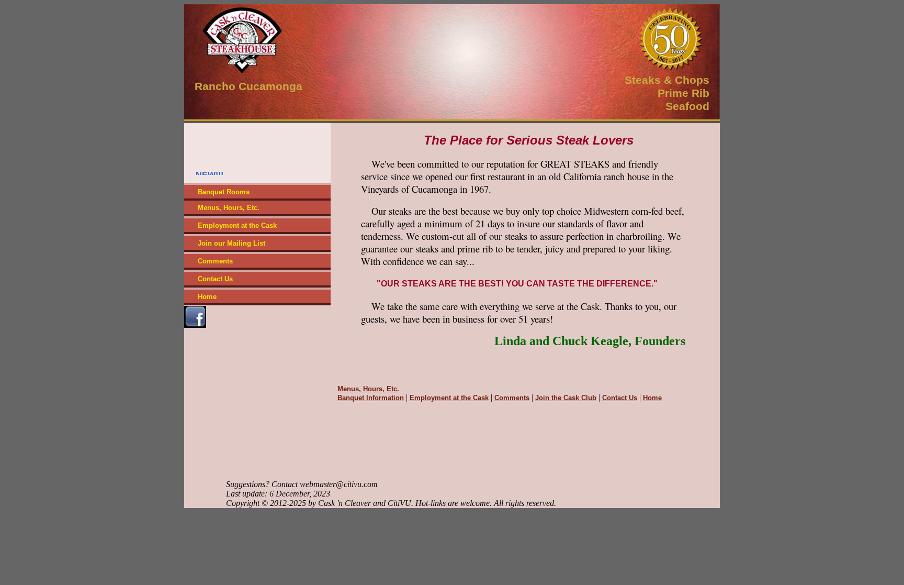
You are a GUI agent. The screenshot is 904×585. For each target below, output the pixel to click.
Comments (215, 261)
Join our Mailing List (231, 243)
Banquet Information (370, 398)
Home (207, 297)
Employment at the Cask (237, 225)
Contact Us (215, 279)
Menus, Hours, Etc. (228, 208)
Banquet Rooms (224, 192)
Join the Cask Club (565, 398)
